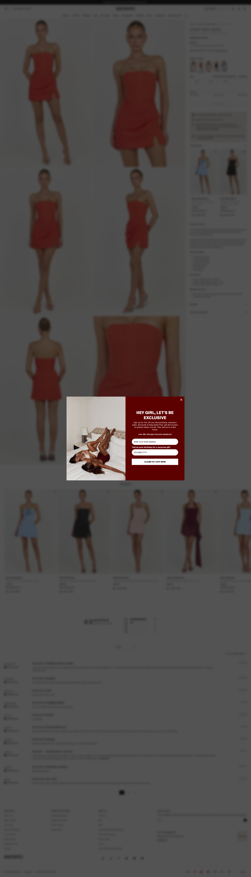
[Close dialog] (181, 400)
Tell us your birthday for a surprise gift (151, 447)
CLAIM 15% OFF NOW (155, 461)
